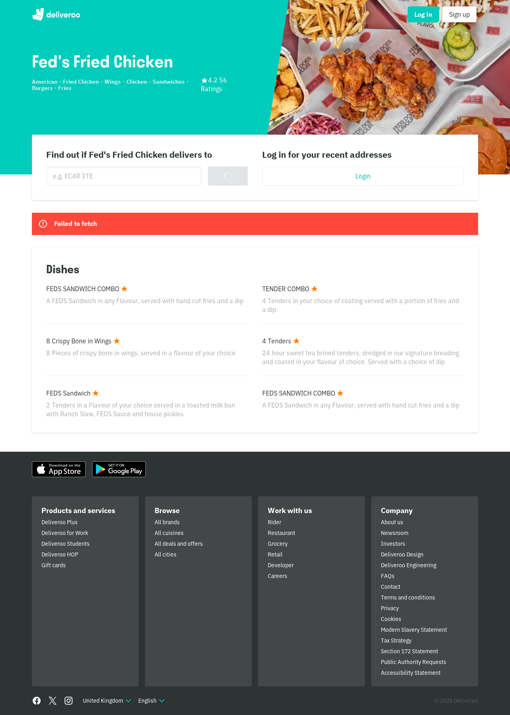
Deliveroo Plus (59, 522)
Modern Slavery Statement (414, 629)
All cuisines (169, 533)
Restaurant (281, 533)
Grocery (278, 543)
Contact (390, 586)
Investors (393, 543)
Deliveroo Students (65, 543)
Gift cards (53, 565)
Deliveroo (56, 14)
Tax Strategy (396, 640)
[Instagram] (68, 700)
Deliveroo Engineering (408, 565)
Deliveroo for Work (64, 533)
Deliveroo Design (402, 554)
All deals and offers (179, 543)
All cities (166, 554)
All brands (167, 522)
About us (392, 522)
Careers (277, 576)
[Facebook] (36, 700)
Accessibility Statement (411, 672)
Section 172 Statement (409, 651)
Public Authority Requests (413, 662)
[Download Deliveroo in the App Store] (59, 469)
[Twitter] (52, 700)
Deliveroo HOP (59, 554)
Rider (274, 522)
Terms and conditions (408, 597)
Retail (275, 554)
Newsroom (394, 533)
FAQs (387, 576)
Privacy (390, 608)
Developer (281, 565)
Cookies (391, 619)
